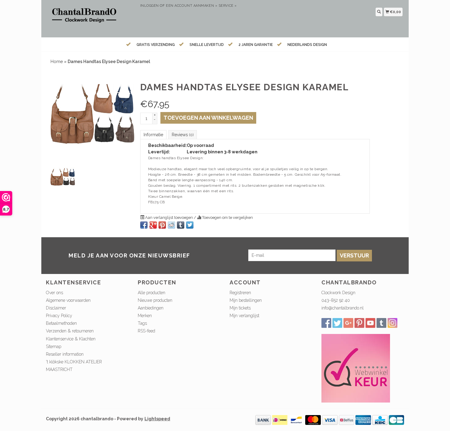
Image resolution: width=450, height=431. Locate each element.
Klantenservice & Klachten (71, 338)
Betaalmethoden (61, 323)
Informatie (153, 134)
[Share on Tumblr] (180, 225)
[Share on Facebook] (144, 225)
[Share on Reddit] (171, 225)
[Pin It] (162, 225)
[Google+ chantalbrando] (348, 323)
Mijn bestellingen (246, 300)
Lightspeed (157, 418)
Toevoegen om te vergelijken (227, 217)
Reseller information (65, 354)
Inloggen (149, 6)
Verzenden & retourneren (70, 330)
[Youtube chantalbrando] (370, 323)
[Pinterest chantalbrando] (359, 323)
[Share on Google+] (153, 225)
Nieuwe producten (155, 300)
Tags (142, 323)
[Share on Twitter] (189, 225)
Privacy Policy (59, 315)
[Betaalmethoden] (263, 419)
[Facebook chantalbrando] (326, 323)
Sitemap (53, 346)
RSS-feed (146, 330)
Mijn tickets (240, 307)
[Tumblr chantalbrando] (381, 323)
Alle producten (151, 292)
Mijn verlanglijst (244, 315)
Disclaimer (56, 307)
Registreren (240, 292)
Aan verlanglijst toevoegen (169, 217)
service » (228, 6)
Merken (145, 315)
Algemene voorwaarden (68, 300)
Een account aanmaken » (191, 6)
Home (57, 61)
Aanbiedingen (150, 307)
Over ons (54, 292)
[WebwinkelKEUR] (355, 367)
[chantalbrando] (91, 18)
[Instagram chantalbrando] (392, 323)
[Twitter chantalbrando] (337, 323)
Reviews (182, 134)
